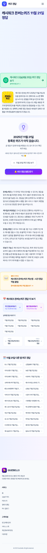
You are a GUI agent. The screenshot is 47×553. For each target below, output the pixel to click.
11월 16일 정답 (22, 326)
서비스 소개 (5, 526)
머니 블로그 (5, 509)
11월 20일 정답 (9, 320)
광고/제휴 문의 (6, 523)
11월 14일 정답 (9, 331)
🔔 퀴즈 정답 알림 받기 (23, 171)
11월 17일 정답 (9, 326)
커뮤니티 (4, 501)
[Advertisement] (23, 45)
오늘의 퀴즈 (5, 497)
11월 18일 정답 (35, 320)
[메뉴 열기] (42, 3)
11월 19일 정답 (22, 320)
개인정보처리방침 (7, 530)
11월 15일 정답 (35, 326)
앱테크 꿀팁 (5, 505)
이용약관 (4, 534)
